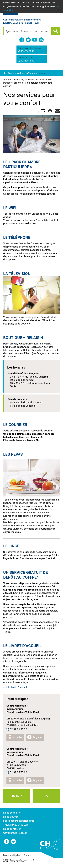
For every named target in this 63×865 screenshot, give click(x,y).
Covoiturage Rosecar (15, 832)
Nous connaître (12, 812)
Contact (27, 855)
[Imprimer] (49, 111)
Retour (17, 796)
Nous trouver (10, 816)
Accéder (17, 737)
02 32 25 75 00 (27, 61)
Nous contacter (12, 828)
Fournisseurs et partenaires (18, 820)
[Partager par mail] (57, 111)
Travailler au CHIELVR (15, 824)
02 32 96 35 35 (27, 51)
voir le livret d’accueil (15, 687)
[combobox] (27, 31)
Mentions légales (11, 855)
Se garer (37, 737)
